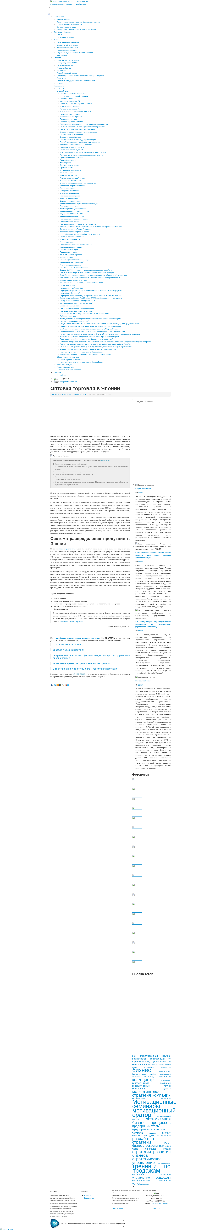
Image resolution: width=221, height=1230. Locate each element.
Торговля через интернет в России (74, 231)
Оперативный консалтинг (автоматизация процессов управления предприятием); (91, 657)
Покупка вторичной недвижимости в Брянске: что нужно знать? (86, 339)
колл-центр (143, 1079)
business (151, 1064)
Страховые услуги (67, 285)
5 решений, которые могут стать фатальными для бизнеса (84, 313)
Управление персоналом (67, 47)
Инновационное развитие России (74, 218)
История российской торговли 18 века (76, 103)
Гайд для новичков (68, 316)
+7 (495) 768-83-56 (80, 674)
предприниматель (145, 1125)
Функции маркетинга (68, 175)
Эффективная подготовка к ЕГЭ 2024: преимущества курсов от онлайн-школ (92, 331)
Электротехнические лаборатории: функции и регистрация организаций (90, 326)
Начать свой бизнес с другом (72, 147)
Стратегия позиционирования (72, 93)
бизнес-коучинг (164, 1071)
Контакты (57, 372)
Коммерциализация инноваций (73, 208)
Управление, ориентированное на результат (78, 183)
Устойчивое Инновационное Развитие (76, 144)
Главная (55, 394)
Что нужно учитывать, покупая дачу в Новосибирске (81, 351)
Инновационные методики (71, 247)
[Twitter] (55, 685)
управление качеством (151, 1174)
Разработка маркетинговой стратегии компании (80, 142)
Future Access (104, 460)
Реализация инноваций (70, 206)
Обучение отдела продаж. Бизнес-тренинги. (75, 52)
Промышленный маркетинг (71, 157)
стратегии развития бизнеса (151, 1153)
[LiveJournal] (63, 685)
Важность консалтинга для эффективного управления (82, 126)
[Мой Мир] (60, 685)
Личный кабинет (63, 374)
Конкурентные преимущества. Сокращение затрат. (78, 21)
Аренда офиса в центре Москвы (73, 280)
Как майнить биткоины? (70, 293)
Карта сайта (118, 1208)
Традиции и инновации (69, 193)
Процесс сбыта (66, 167)
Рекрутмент (61, 78)
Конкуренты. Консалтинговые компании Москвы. (77, 29)
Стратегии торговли (68, 98)
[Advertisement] (90, 417)
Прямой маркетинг (68, 160)
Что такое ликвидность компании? (74, 321)
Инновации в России (143, 681)
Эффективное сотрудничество (69, 24)
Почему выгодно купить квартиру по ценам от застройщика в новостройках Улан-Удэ (95, 344)
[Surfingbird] (68, 685)
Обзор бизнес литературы (68, 357)
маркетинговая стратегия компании (151, 1093)
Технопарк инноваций (69, 198)
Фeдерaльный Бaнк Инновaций (73, 213)
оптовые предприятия (66, 549)
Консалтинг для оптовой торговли (74, 96)
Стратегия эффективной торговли (74, 267)
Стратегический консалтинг (68, 42)
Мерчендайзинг (66, 241)
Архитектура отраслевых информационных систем (81, 154)
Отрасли (57, 57)
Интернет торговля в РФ (70, 101)
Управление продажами (67, 50)
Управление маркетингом (70, 180)
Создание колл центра (69, 305)
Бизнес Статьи (63, 91)
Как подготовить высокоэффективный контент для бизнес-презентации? (90, 318)
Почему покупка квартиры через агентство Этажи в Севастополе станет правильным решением (100, 334)
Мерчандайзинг (66, 257)
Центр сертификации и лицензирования (77, 308)
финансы (145, 1184)
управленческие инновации (151, 1180)
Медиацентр (59, 85)
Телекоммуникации (65, 65)
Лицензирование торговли (71, 116)
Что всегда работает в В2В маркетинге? (76, 303)
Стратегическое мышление (71, 134)
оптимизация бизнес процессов (151, 1120)
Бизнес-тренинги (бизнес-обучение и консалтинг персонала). (85, 668)
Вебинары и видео (64, 364)
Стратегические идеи (69, 249)
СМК (161, 1145)
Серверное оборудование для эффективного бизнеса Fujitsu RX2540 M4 (90, 295)
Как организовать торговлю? (72, 262)
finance (168, 1064)
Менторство (62, 55)
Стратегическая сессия (69, 165)
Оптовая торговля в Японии (71, 121)
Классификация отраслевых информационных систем (83, 152)
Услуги (56, 39)
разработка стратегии (143, 1140)
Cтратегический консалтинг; (68, 644)
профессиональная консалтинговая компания (77, 638)
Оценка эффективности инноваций (75, 259)
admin (140, 492)
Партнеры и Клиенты (62, 32)
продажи (152, 1133)
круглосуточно (62, 477)
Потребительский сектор (67, 73)
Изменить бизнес (67, 37)
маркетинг (166, 1088)
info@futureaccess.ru (68, 381)
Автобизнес (61, 70)
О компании (59, 16)
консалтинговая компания (151, 1082)
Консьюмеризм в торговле (71, 254)
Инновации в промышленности (73, 185)
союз (168, 1145)
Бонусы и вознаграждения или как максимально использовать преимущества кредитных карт (99, 323)
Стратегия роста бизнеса (70, 137)
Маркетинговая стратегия (70, 264)
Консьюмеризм (66, 172)
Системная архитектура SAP (72, 149)
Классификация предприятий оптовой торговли (80, 234)
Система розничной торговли (72, 236)
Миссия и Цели (63, 19)
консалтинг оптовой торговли (71, 621)
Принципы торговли (68, 252)
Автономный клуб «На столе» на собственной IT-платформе (85, 354)
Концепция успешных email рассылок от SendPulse (81, 282)
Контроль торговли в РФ (70, 239)
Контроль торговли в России (72, 108)
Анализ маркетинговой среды (72, 177)
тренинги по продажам (151, 1167)
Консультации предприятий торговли (75, 111)
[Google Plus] (65, 685)
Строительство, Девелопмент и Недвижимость (76, 80)
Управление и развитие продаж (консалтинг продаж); (81, 663)
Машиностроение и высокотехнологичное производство (80, 75)
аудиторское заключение (157, 1067)
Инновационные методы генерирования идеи (79, 203)
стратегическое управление (147, 1160)
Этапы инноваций (67, 188)
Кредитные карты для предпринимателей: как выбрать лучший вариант (90, 336)
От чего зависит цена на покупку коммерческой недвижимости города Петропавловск (96, 346)
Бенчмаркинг (65, 162)
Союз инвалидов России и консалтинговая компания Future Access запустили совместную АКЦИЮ (153, 555)
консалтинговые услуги (151, 1085)
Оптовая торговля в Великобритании (75, 229)
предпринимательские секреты (148, 1130)
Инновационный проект (70, 195)
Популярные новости (144, 401)
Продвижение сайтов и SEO (71, 287)
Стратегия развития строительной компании (78, 131)
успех (136, 1183)
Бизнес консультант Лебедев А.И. (71, 369)
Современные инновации (70, 201)
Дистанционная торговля (70, 119)
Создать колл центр (143, 489)
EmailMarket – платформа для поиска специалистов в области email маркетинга (93, 275)
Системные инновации (69, 221)
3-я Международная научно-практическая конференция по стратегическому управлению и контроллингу (153, 624)
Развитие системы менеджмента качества (151, 1134)
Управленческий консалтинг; (68, 649)
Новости (60, 88)
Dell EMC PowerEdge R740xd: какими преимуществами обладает (87, 272)
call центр (160, 1064)
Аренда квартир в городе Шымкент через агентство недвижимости (88, 349)
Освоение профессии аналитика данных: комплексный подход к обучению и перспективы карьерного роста (105, 341)
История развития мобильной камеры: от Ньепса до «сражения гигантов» (91, 226)
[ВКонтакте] (52, 685)
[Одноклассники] (57, 685)
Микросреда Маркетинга (70, 170)
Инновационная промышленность (74, 211)
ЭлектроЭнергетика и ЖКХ (68, 60)
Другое (60, 83)
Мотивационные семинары (154, 1103)
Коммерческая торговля (70, 114)
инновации (165, 1076)
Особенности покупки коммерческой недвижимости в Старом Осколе (89, 328)
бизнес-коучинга (139, 1074)
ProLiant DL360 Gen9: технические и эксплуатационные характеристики (90, 277)
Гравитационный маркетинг (71, 359)
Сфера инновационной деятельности (76, 244)
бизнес (141, 1069)
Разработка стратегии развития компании (77, 129)
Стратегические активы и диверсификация (78, 139)
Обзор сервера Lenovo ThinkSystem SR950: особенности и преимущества (91, 298)
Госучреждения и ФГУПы (67, 62)
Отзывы (60, 34)
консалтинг (166, 1080)
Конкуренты (89, 1198)
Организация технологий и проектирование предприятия (84, 124)
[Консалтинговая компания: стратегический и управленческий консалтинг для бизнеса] (69, 2)
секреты (152, 1145)
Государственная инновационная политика (78, 224)
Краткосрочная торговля (70, 106)
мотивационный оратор (154, 1112)
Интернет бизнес (64, 68)
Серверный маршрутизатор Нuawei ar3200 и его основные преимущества (91, 290)
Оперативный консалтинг (67, 44)
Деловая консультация (66, 27)
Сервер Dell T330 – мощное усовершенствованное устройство (86, 270)
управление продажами (151, 1177)
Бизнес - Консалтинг (65, 367)
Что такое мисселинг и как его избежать (76, 311)
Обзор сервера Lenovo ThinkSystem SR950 (78, 300)
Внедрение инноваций (69, 190)
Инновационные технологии (72, 216)
